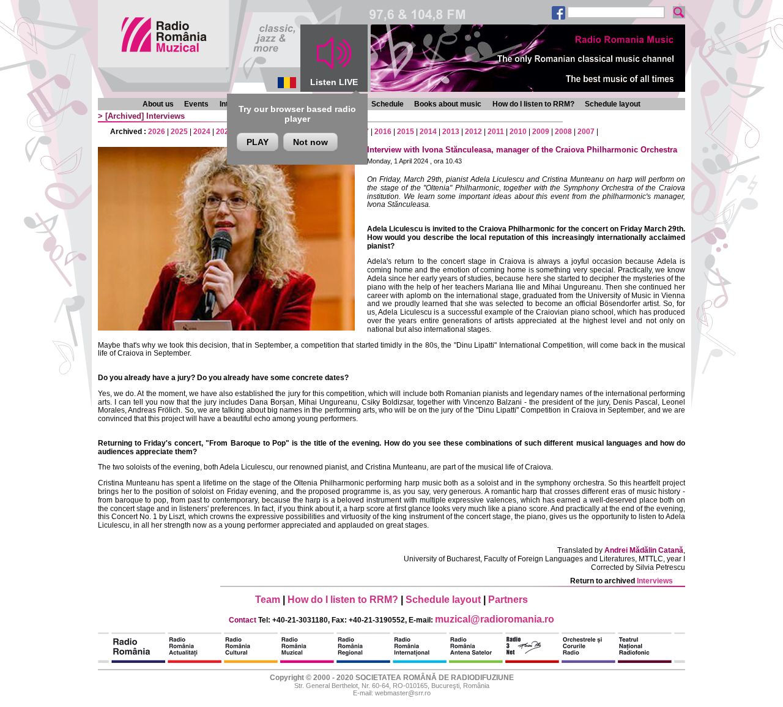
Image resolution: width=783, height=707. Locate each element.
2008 (563, 131)
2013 (450, 131)
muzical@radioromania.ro (494, 619)
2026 (156, 131)
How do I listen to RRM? (533, 104)
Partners (508, 599)
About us (158, 104)
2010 (518, 131)
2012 (473, 131)
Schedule (387, 104)
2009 (540, 131)
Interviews (165, 116)
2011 (496, 131)
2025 (179, 131)
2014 (428, 131)
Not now (310, 142)
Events (196, 104)
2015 (405, 131)
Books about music (447, 104)
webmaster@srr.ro (403, 693)
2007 (586, 131)
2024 (201, 131)
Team (267, 599)
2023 (224, 131)
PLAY (258, 142)
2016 (383, 131)
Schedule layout (612, 104)
